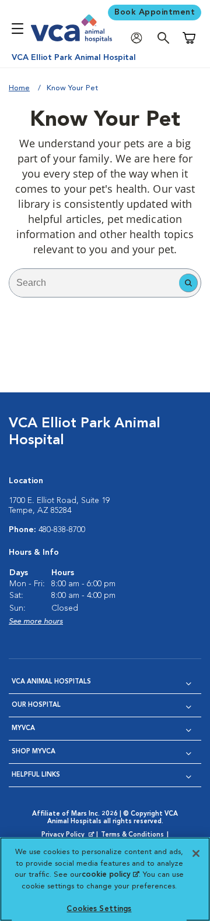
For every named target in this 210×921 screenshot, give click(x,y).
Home (19, 88)
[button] (188, 283)
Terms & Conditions (132, 835)
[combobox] (94, 283)
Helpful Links (36, 775)
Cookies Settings (98, 909)
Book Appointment (154, 12)
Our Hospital (36, 705)
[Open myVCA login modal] (139, 38)
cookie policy (110, 875)
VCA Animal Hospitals (51, 682)
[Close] (196, 853)
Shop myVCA (33, 752)
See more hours (36, 621)
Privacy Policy (68, 835)
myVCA (23, 728)
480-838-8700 (61, 530)
